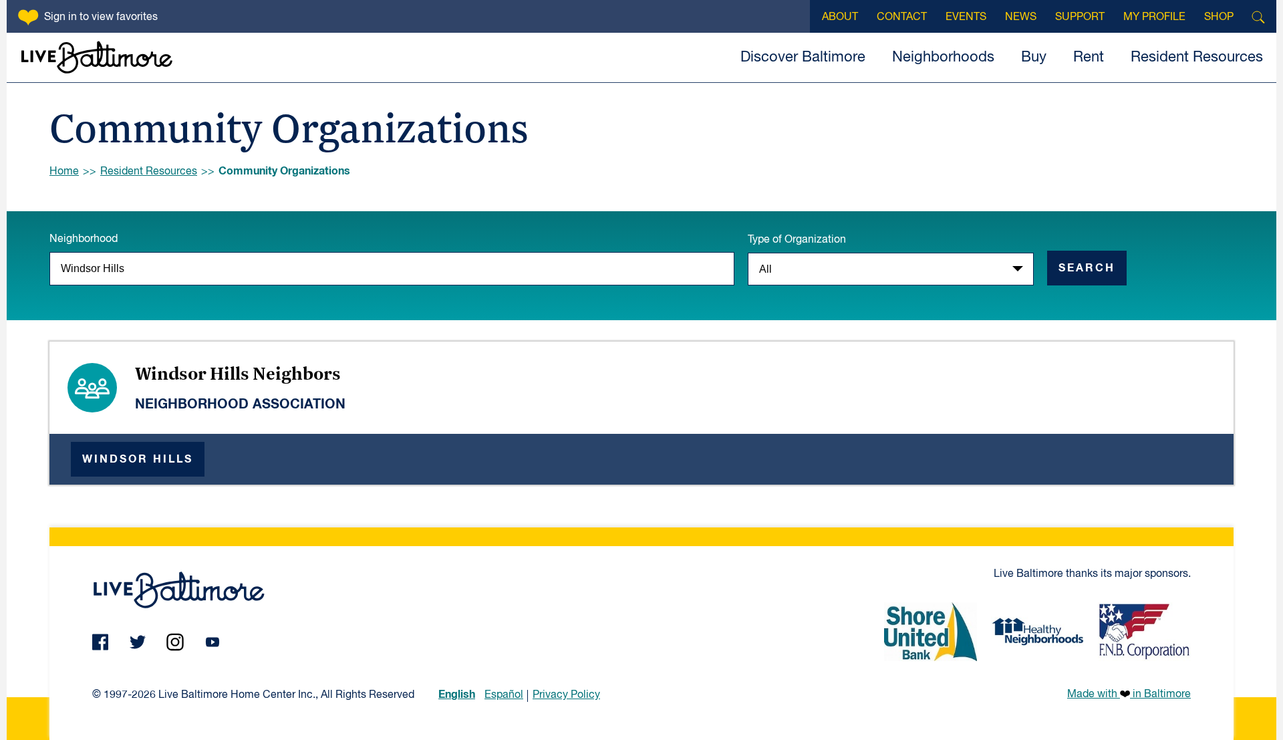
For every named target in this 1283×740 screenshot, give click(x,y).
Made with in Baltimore (1129, 694)
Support (1080, 17)
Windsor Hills (137, 459)
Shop (1219, 17)
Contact (902, 17)
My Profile (1154, 17)
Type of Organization (797, 240)
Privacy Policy (566, 695)
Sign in (101, 17)
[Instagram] (175, 642)
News (1020, 17)
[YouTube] (212, 642)
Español (503, 695)
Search (1086, 268)
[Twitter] (138, 642)
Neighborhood (83, 239)
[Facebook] (100, 642)
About (840, 17)
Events (966, 17)
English (456, 694)
